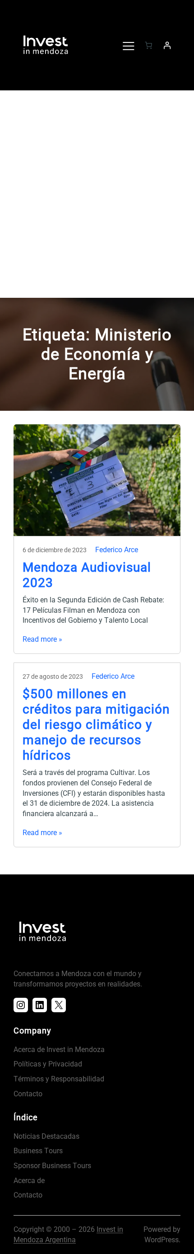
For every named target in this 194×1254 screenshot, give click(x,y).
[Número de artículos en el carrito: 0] (148, 45)
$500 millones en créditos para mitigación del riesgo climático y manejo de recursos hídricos (96, 724)
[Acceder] (167, 45)
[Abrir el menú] (128, 45)
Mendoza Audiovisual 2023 (87, 575)
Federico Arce (116, 549)
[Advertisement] (97, 196)
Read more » (42, 639)
